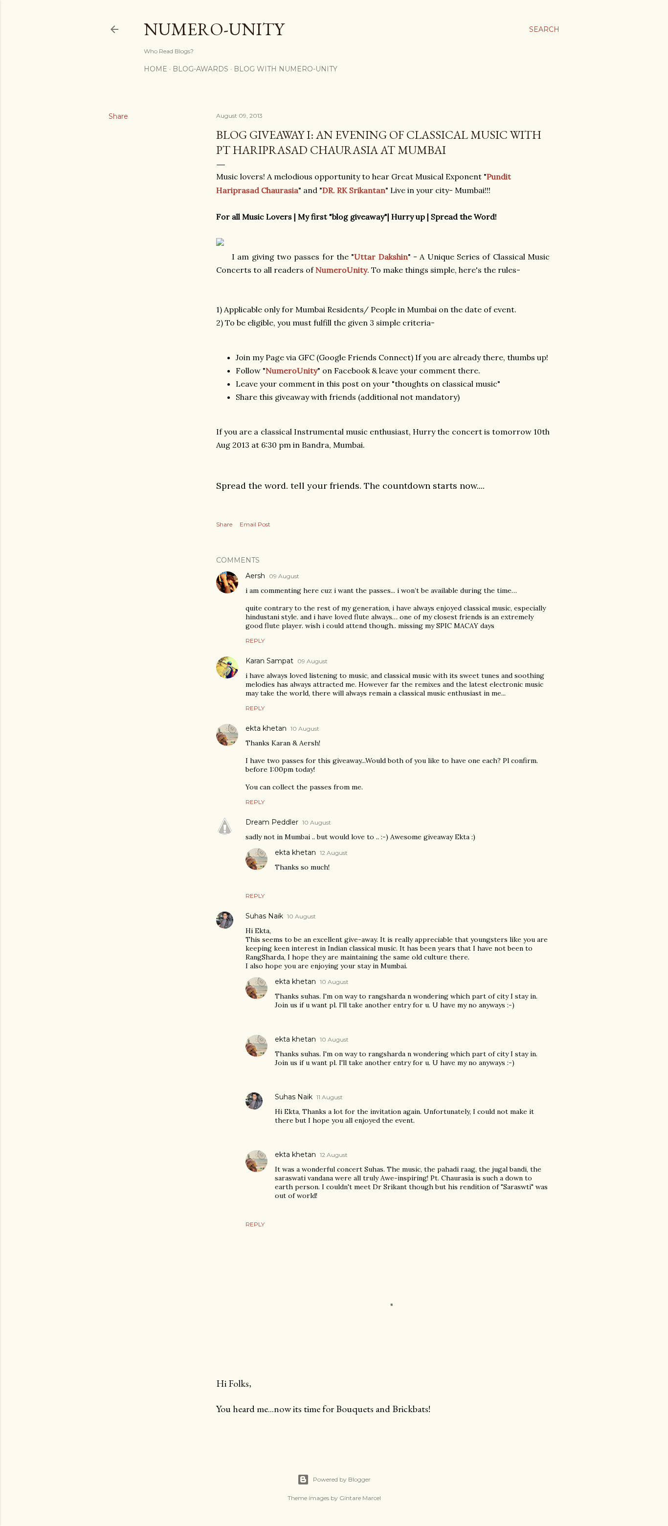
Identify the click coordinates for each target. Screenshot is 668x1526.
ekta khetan (266, 728)
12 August (334, 852)
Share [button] (118, 116)
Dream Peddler (271, 822)
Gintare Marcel (360, 1498)
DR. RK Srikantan (353, 190)
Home (155, 69)
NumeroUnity (341, 270)
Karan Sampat (269, 660)
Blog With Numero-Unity (285, 69)
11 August (329, 1097)
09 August (284, 576)
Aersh (255, 575)
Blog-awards (200, 69)
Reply (255, 640)
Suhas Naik (264, 916)
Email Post (255, 524)
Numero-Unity (214, 29)
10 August (304, 728)
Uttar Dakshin (380, 257)
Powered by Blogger (342, 1479)
